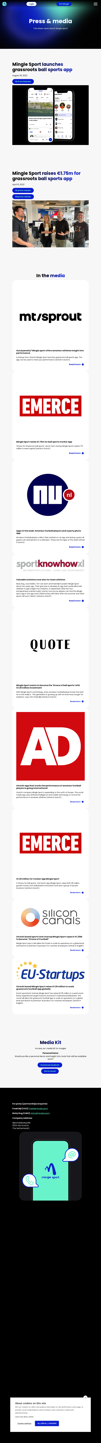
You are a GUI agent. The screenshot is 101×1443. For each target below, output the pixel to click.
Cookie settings (24, 1423)
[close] (85, 1398)
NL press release (23, 190)
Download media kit (50, 1065)
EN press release (23, 196)
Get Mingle (64, 4)
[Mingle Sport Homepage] (5, 4)
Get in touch (50, 1071)
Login (31, 4)
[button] (96, 4)
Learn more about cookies (24, 1417)
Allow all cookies (46, 1423)
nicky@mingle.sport (40, 1113)
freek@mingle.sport (38, 1108)
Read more (75, 364)
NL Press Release (23, 81)
